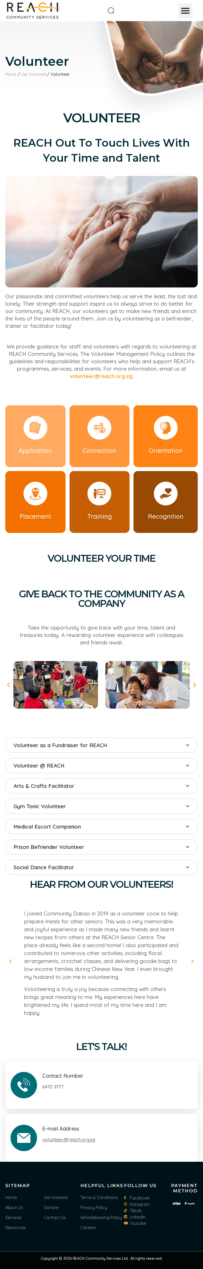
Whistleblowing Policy (101, 1217)
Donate (51, 1207)
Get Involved (33, 74)
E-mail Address (60, 1128)
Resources (15, 1227)
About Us (14, 1207)
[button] (185, 10)
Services (13, 1217)
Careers (88, 1227)
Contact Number (62, 1075)
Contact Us (55, 1217)
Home (11, 74)
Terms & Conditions (99, 1197)
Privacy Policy (93, 1207)
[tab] (101, 745)
